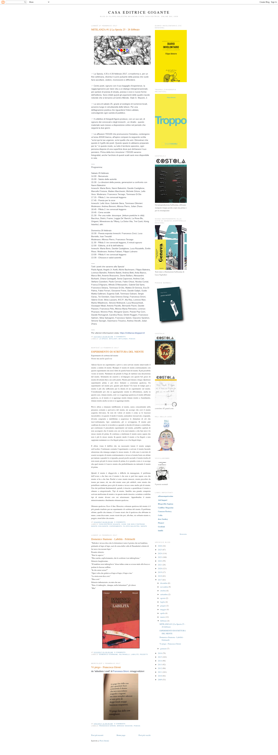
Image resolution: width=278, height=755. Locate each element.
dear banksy (163, 519)
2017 (160, 579)
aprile (162, 613)
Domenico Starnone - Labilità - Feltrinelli (113, 539)
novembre (164, 587)
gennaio (163, 648)
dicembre (164, 583)
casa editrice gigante (109, 524)
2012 (160, 668)
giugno (163, 605)
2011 (160, 672)
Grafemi (161, 526)
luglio (162, 602)
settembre (164, 594)
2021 (160, 564)
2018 (160, 576)
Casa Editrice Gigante (139, 12)
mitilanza (123, 339)
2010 (160, 675)
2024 (160, 553)
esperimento (116, 526)
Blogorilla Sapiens (165, 503)
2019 (160, 572)
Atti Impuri (162, 500)
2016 (160, 653)
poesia (132, 339)
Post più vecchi (145, 735)
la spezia (103, 339)
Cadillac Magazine (165, 507)
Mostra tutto (183, 534)
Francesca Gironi (121, 671)
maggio (163, 609)
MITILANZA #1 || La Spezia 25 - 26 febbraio (115, 29)
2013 (160, 664)
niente (144, 526)
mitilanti (113, 339)
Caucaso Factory (165, 511)
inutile (160, 530)
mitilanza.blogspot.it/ (132, 333)
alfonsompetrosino (165, 496)
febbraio (163, 620)
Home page (121, 735)
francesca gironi (107, 726)
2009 (160, 679)
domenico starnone (108, 654)
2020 (160, 568)
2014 (160, 660)
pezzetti (144, 654)
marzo (162, 617)
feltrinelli (124, 654)
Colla (160, 515)
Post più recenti (97, 735)
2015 (160, 657)
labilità (135, 654)
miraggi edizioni (124, 726)
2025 (160, 549)
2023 (160, 557)
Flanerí (161, 522)
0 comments (120, 337)
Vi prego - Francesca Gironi (106, 667)
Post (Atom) (104, 740)
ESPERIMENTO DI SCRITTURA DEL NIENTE (117, 351)
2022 (160, 561)
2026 (160, 546)
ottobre (163, 590)
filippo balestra (131, 526)
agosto (163, 598)
